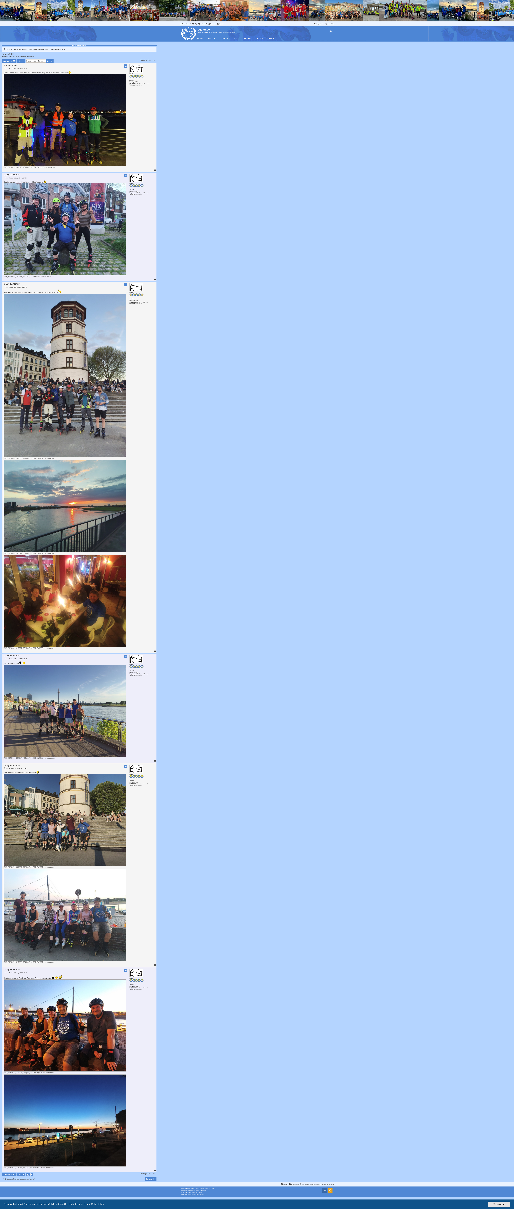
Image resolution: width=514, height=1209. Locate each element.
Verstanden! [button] (499, 1204)
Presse (247, 38)
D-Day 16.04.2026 (12, 284)
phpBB (191, 1188)
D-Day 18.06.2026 (12, 656)
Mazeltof (195, 1192)
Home (200, 38)
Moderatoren (16, 56)
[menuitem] (194, 23)
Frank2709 (30, 56)
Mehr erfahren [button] (97, 1204)
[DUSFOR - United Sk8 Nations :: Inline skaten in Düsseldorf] (189, 33)
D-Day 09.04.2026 (12, 175)
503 (136, 82)
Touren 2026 (8, 54)
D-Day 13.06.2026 (12, 969)
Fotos (260, 38)
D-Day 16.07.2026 (12, 765)
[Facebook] (324, 1190)
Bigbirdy (24, 56)
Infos (225, 38)
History (212, 38)
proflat (187, 1192)
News (236, 38)
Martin (131, 74)
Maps (271, 38)
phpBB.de (203, 1190)
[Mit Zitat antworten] (125, 66)
